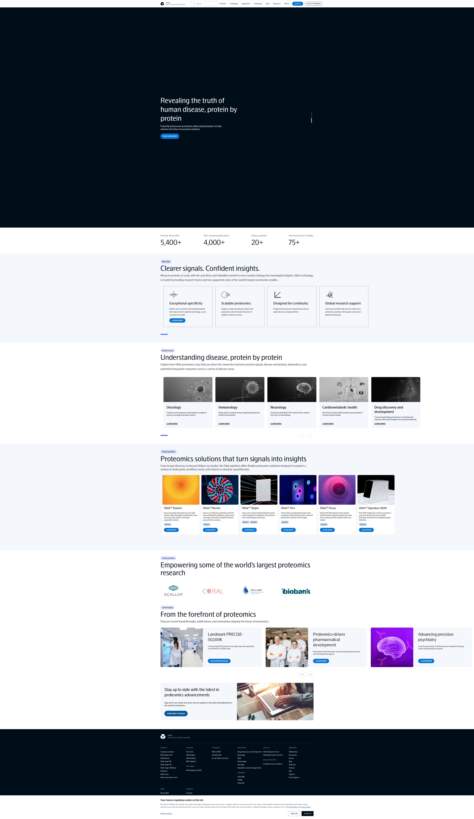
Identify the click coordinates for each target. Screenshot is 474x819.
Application (246, 4)
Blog (290, 761)
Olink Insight (190, 755)
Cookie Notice (306, 807)
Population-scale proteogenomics (249, 768)
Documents (293, 755)
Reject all (294, 813)
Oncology (240, 765)
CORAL (240, 780)
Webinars (292, 765)
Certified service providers (272, 764)
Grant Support (294, 777)
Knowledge (293, 748)
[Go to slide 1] (312, 114)
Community (258, 4)
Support (292, 774)
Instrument (190, 766)
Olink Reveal (164, 758)
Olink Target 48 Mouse (168, 768)
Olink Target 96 (165, 761)
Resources (276, 4)
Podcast (292, 768)
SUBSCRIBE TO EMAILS (176, 713)
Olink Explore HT (166, 755)
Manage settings (166, 813)
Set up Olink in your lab (220, 758)
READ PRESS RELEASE (219, 661)
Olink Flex (163, 771)
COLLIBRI (241, 777)
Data (267, 4)
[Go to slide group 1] (164, 334)
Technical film (216, 755)
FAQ (290, 771)
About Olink (164, 793)
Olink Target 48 (165, 765)
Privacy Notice (292, 807)
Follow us (189, 789)
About (286, 4)
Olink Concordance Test (168, 777)
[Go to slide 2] (312, 120)
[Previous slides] (302, 334)
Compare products (167, 752)
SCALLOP (240, 783)
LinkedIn (189, 793)
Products (222, 4)
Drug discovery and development (249, 752)
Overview (189, 752)
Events (291, 758)
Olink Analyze (191, 758)
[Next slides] (310, 334)
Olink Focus (164, 774)
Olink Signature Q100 (193, 770)
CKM (239, 758)
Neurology (241, 755)
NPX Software (191, 761)
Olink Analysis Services (271, 752)
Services (266, 748)
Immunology (241, 761)
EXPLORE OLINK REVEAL (173, 127)
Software (189, 748)
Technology (234, 4)
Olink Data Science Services (273, 755)
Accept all (307, 813)
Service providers (269, 760)
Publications (293, 752)
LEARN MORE (177, 320)
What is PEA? (216, 752)
